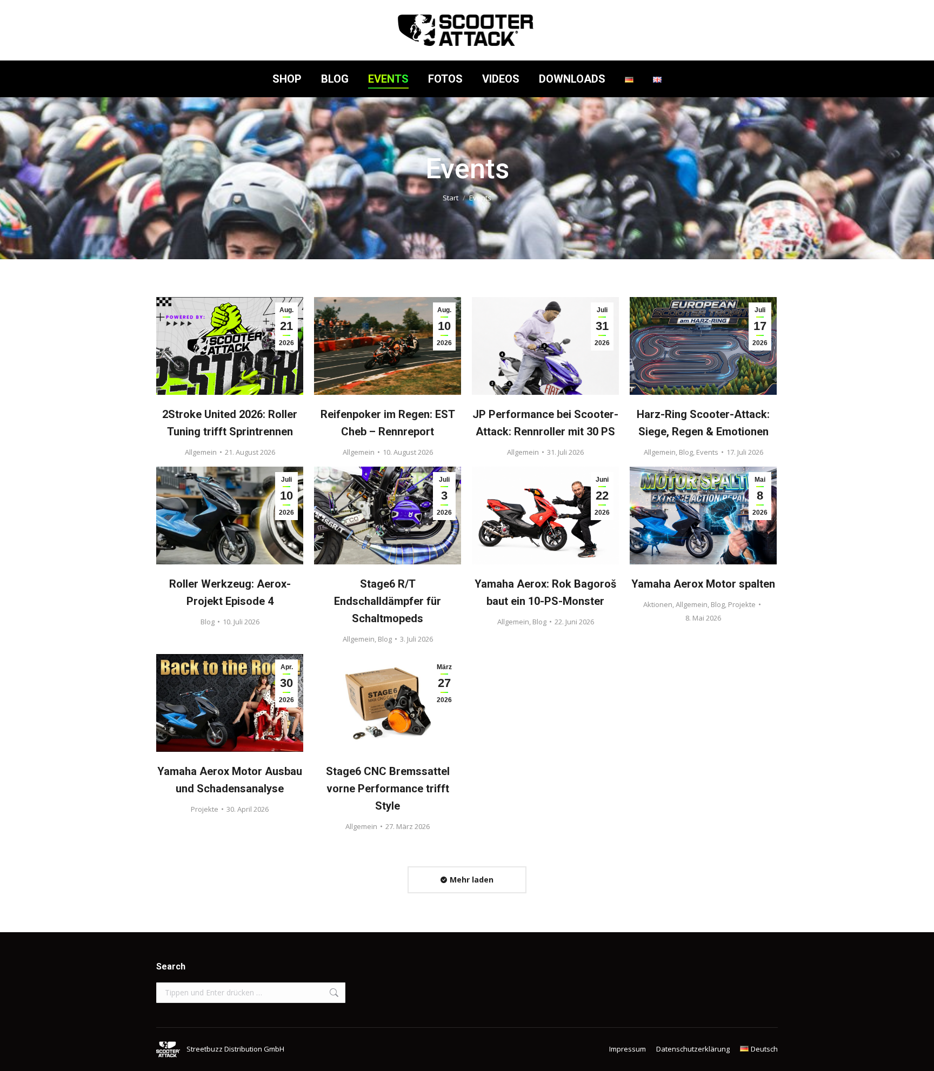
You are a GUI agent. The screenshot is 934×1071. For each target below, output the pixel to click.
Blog (686, 452)
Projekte (742, 604)
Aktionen (657, 604)
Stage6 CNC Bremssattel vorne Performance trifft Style (388, 788)
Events (707, 452)
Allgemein (201, 452)
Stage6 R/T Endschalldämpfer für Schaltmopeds (387, 601)
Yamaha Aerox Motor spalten (703, 583)
